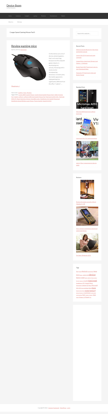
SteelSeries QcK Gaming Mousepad (50, 99)
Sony (83, 295)
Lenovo (84, 285)
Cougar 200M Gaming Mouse (26, 94)
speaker (87, 295)
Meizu (90, 285)
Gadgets (20, 92)
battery (81, 275)
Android (84, 271)
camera (85, 275)
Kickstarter (79, 285)
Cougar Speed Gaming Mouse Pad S (44, 94)
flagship (77, 280)
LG (87, 285)
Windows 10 (82, 297)
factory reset (80, 278)
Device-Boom (14, 5)
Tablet (94, 295)
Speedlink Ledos (35, 99)
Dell (88, 275)
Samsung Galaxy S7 (80, 292)
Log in (68, 408)
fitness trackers (94, 277)
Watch (77, 297)
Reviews (29, 92)
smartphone (87, 293)
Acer (77, 271)
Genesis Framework (53, 408)
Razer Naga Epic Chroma (23, 99)
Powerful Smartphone (80, 290)
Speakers (91, 295)
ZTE (90, 297)
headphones (79, 283)
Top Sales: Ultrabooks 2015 (83, 255)
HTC (83, 283)
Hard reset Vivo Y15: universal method (86, 138)
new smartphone (84, 288)
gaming (16, 97)
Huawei (87, 283)
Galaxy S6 (82, 281)
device (92, 274)
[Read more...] (15, 86)
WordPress (63, 408)
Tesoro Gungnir (38, 101)
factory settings (88, 277)
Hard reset (92, 280)
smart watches (79, 295)
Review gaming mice (24, 46)
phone (93, 288)
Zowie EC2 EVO (47, 101)
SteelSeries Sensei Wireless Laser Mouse (22, 101)
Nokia (90, 288)
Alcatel (80, 271)
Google (86, 281)
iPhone (91, 283)
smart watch (93, 293)
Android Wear (90, 271)
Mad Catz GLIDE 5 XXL (52, 97)
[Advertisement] (88, 353)
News (24, 92)
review (87, 290)
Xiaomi (87, 297)
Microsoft (95, 285)
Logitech (20, 97)
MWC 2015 (78, 288)
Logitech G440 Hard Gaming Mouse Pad (34, 97)
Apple (95, 271)
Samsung (93, 290)
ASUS (77, 275)
